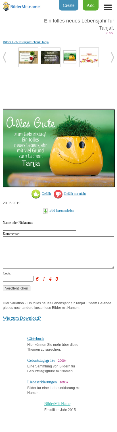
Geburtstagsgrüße (41, 360)
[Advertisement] (58, 87)
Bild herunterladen (61, 210)
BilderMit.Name (57, 404)
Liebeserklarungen (42, 382)
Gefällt (46, 194)
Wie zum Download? (22, 318)
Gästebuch (35, 338)
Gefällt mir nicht (75, 194)
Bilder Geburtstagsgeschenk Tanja (26, 42)
